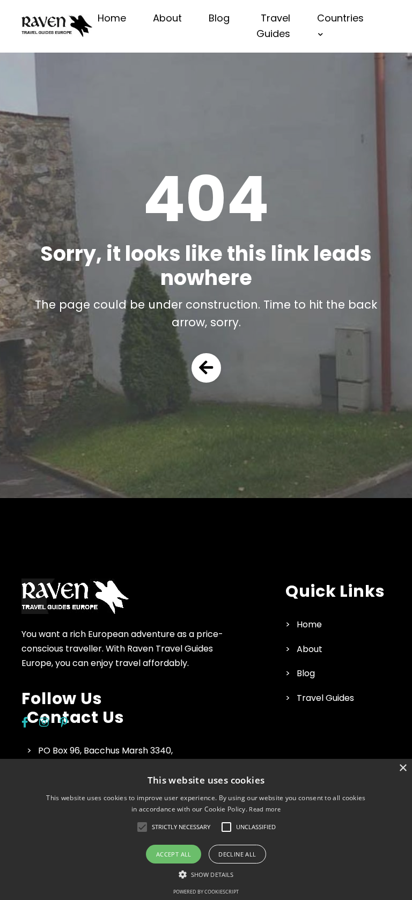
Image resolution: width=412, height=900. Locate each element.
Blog (219, 18)
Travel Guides (273, 25)
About (167, 18)
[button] (206, 368)
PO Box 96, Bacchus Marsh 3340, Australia (105, 757)
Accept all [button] (174, 854)
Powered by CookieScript (206, 891)
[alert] (206, 829)
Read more (265, 809)
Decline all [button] (237, 854)
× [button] (403, 768)
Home (112, 18)
